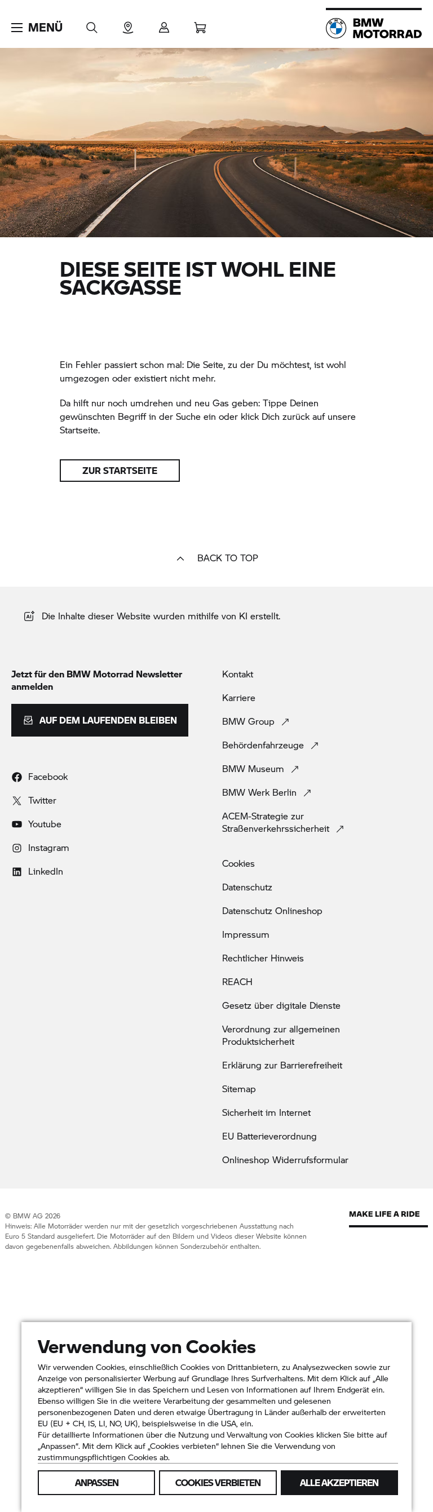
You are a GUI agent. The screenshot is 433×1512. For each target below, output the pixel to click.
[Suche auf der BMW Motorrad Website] (92, 24)
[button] (37, 28)
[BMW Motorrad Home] (374, 28)
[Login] (164, 24)
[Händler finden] (128, 24)
